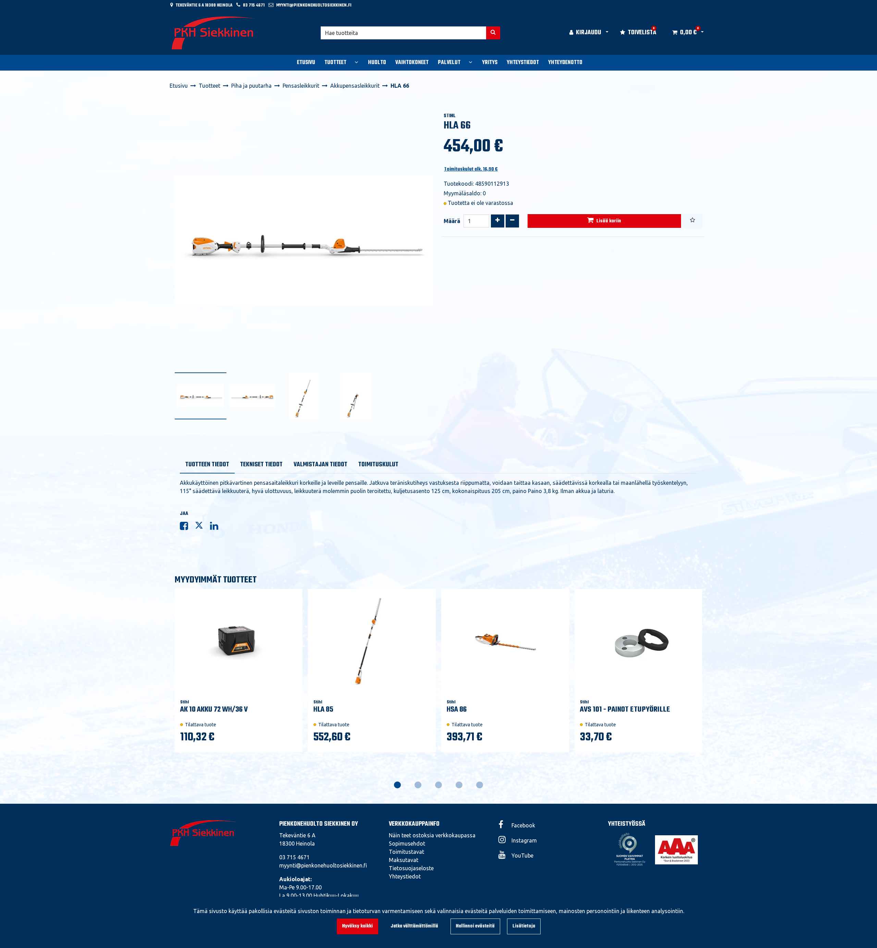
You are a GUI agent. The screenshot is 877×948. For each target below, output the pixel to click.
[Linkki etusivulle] (214, 32)
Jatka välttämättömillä (414, 926)
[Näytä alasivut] (356, 62)
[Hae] (493, 32)
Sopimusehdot (407, 843)
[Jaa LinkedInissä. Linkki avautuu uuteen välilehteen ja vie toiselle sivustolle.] (217, 527)
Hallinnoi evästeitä (475, 926)
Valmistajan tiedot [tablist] (320, 465)
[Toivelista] (692, 221)
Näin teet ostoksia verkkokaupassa (432, 835)
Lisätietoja (523, 926)
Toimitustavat (406, 852)
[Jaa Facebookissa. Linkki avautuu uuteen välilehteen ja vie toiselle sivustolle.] (187, 527)
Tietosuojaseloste (411, 868)
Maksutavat (403, 860)
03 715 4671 (253, 5)
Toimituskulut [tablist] (378, 465)
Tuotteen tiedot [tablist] (207, 465)
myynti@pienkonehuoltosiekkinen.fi (313, 5)
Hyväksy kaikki (357, 926)
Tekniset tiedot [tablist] (261, 465)
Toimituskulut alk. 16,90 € (471, 169)
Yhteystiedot (405, 876)
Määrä (452, 221)
